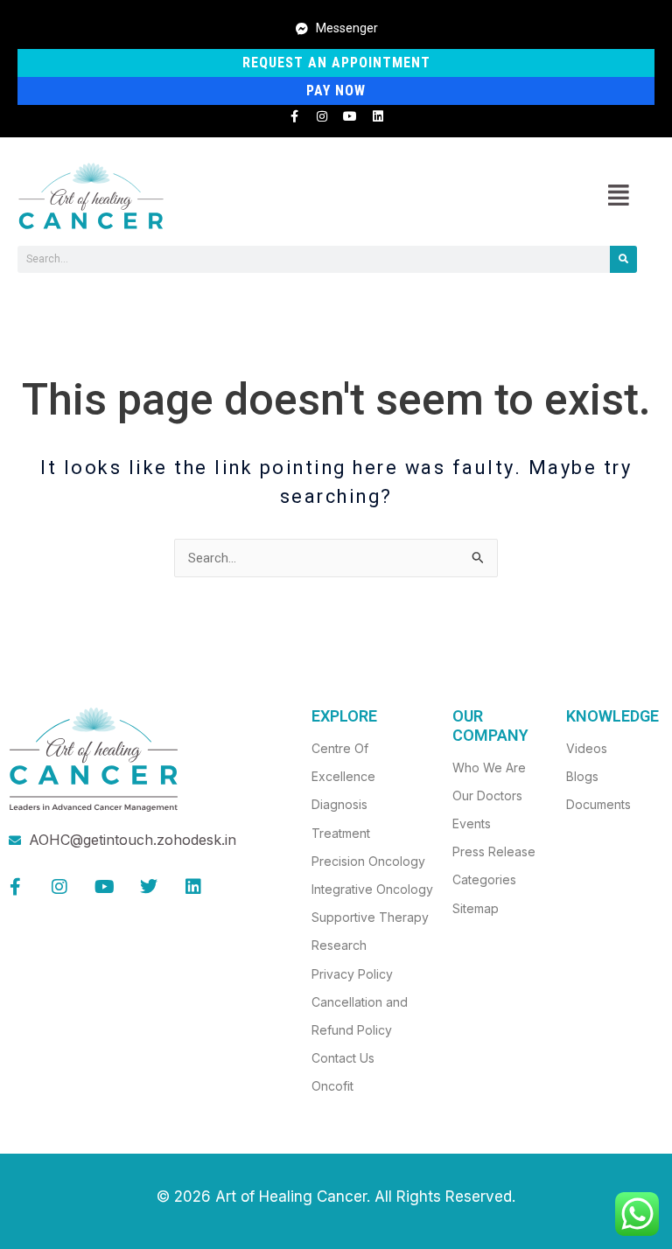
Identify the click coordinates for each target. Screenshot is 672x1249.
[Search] (623, 259)
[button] (618, 196)
